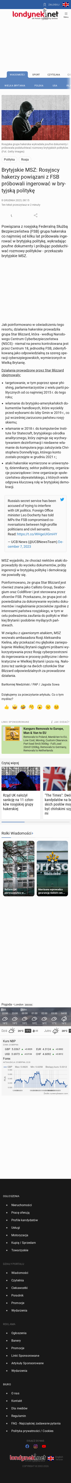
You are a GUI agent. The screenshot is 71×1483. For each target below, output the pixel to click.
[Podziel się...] (35, 215)
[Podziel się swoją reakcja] (13, 215)
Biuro (7, 1384)
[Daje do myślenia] (31, 707)
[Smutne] (48, 707)
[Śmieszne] (23, 707)
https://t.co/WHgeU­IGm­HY (37, 534)
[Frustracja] (56, 707)
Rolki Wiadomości (16, 833)
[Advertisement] (35, 36)
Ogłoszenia (11, 1196)
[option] (34, 1205)
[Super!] (15, 707)
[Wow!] (40, 707)
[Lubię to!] (6, 707)
